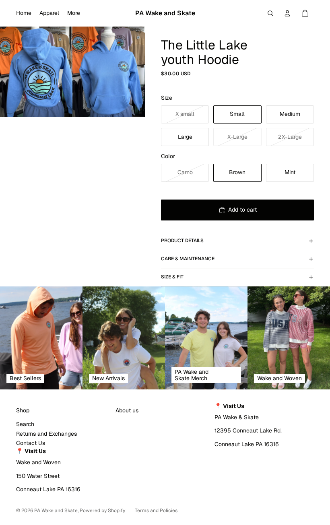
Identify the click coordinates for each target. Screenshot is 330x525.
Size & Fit (172, 277)
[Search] (270, 13)
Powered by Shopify (102, 510)
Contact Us (30, 443)
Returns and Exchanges (46, 433)
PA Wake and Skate (56, 510)
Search (25, 424)
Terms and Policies (156, 510)
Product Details (182, 240)
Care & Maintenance (187, 258)
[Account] (287, 13)
